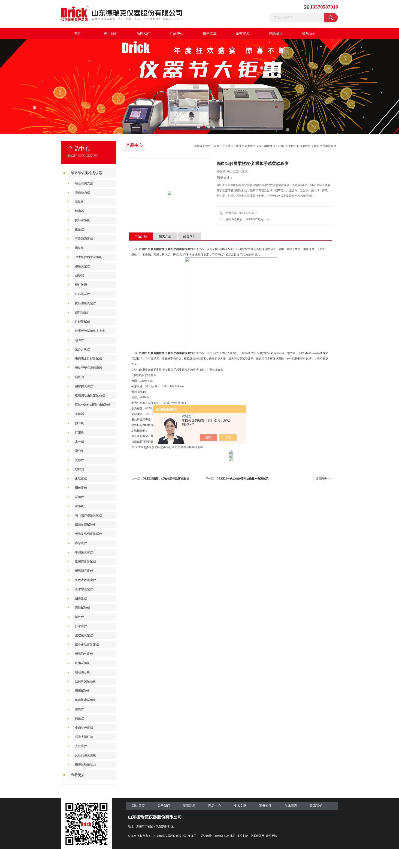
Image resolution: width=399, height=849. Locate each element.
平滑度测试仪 (84, 552)
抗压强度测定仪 (85, 303)
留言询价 (189, 236)
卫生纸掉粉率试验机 (88, 257)
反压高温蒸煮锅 (85, 755)
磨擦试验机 (82, 690)
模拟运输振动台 (85, 764)
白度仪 (79, 718)
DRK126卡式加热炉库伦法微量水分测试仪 (243, 478)
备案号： (193, 835)
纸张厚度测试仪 (85, 561)
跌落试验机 (82, 663)
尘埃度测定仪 (84, 635)
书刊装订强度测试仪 (88, 515)
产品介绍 (140, 236)
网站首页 (138, 805)
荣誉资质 (243, 33)
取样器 (79, 469)
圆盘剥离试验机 (85, 700)
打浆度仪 (81, 626)
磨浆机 (79, 248)
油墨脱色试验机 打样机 (90, 331)
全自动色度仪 (84, 727)
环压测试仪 (82, 294)
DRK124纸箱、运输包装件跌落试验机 (166, 478)
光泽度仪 (81, 746)
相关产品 (165, 236)
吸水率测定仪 (84, 589)
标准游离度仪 (84, 238)
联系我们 (309, 33)
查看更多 (78, 775)
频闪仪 (79, 709)
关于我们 (111, 33)
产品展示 (227, 146)
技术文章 (210, 33)
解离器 (79, 211)
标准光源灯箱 (84, 737)
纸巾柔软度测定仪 (87, 644)
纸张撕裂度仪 (84, 570)
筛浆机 (79, 201)
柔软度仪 (81, 478)
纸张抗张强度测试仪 (88, 534)
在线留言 (276, 33)
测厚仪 (79, 460)
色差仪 (79, 340)
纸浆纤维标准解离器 (88, 367)
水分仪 (79, 441)
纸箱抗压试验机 (85, 524)
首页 (77, 33)
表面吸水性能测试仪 (88, 358)
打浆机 (79, 432)
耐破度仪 (81, 487)
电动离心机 (82, 672)
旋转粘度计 (82, 312)
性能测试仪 (82, 321)
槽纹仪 (79, 617)
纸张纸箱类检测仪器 (86, 173)
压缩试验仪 (82, 607)
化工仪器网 (257, 835)
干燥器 (79, 414)
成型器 (79, 275)
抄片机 (79, 423)
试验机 (79, 506)
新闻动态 (144, 33)
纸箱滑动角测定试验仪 (90, 395)
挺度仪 (79, 229)
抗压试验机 (82, 220)
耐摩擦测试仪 (84, 386)
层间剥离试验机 (85, 681)
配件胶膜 (81, 284)
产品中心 (177, 33)
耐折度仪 (81, 598)
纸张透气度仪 (84, 653)
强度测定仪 (82, 266)
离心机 (79, 451)
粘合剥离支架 (84, 183)
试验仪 (79, 497)
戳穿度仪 (81, 543)
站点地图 (229, 835)
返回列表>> (323, 478)
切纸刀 (79, 377)
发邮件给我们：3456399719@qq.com (246, 219)
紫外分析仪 (82, 349)
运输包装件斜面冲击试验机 (93, 404)
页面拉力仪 (82, 192)
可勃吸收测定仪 (85, 580)
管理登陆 (271, 835)
